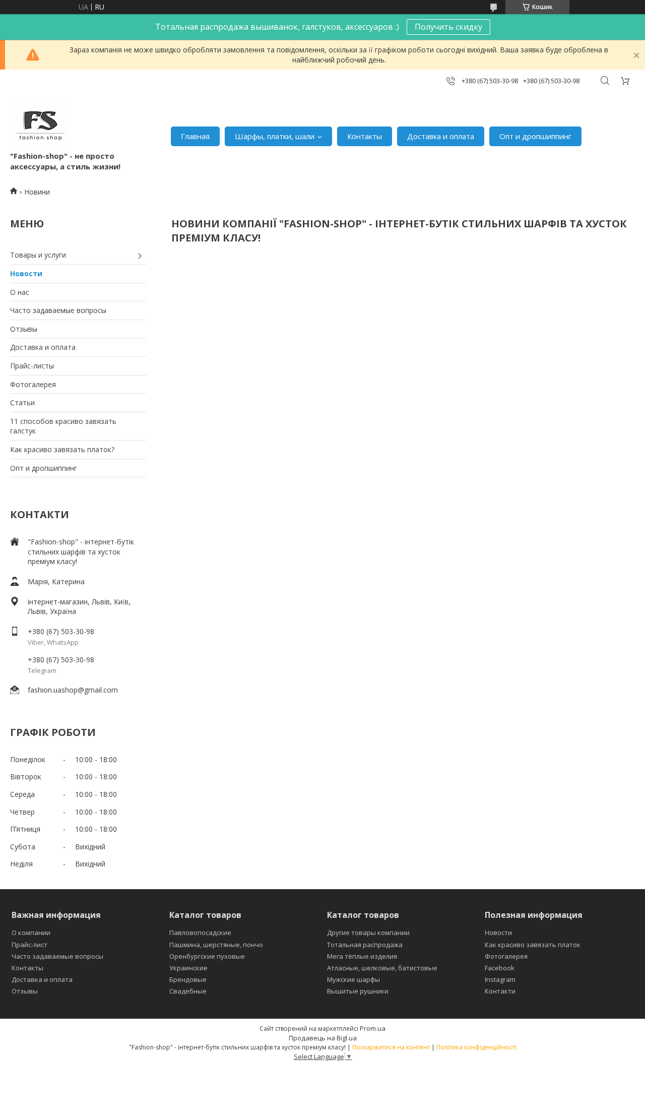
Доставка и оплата (440, 136)
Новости (26, 273)
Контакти (500, 991)
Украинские (188, 967)
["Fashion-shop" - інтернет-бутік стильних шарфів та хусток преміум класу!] (40, 126)
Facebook (499, 967)
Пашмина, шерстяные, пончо (216, 944)
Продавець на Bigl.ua (323, 1037)
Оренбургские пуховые (207, 956)
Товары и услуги (38, 255)
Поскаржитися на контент (391, 1047)
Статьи (22, 402)
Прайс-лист (29, 944)
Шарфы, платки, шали (274, 136)
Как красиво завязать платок (532, 944)
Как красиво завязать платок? (62, 449)
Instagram (500, 979)
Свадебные (188, 991)
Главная (195, 136)
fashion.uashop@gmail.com (73, 690)
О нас (19, 292)
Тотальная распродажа (365, 944)
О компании (31, 932)
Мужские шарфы (353, 979)
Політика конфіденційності (476, 1047)
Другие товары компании (368, 932)
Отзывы (23, 329)
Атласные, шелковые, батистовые (382, 967)
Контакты (364, 136)
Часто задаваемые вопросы (58, 310)
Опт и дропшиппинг (535, 136)
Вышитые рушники (358, 991)
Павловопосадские (200, 932)
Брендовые (188, 979)
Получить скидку (448, 26)
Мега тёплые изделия (362, 956)
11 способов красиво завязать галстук (63, 426)
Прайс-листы (32, 365)
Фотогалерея (33, 384)
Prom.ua (372, 1028)
